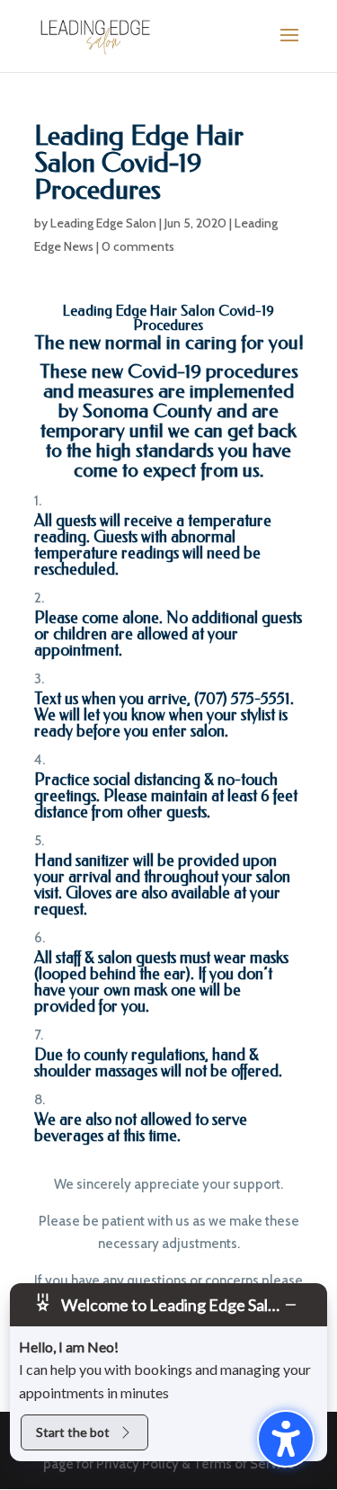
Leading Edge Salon (103, 223)
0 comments (138, 246)
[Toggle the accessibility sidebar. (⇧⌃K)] (286, 1439)
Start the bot (73, 1432)
